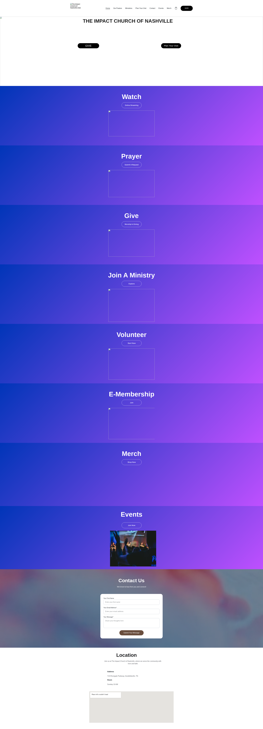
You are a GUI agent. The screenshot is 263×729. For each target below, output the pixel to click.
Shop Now (132, 462)
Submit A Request (132, 165)
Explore (132, 284)
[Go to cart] (176, 8)
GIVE (187, 8)
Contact (152, 8)
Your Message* (108, 617)
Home (108, 8)
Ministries (128, 8)
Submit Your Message (131, 633)
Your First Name (108, 598)
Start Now (132, 343)
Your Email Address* (110, 607)
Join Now (131, 525)
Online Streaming (131, 105)
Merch (169, 8)
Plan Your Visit (141, 8)
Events (161, 8)
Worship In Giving (132, 224)
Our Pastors (117, 8)
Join (131, 403)
